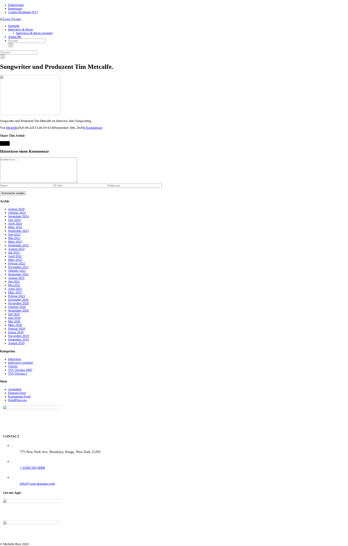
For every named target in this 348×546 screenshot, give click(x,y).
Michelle (11, 127)
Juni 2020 (14, 318)
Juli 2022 (14, 252)
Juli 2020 (14, 314)
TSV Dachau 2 (17, 373)
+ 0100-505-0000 (32, 468)
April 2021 (15, 289)
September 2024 (18, 216)
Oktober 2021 (17, 270)
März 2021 (15, 292)
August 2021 (16, 278)
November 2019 (18, 336)
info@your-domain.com (37, 484)
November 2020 (18, 303)
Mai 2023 (14, 238)
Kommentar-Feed (19, 396)
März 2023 (15, 241)
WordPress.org (17, 400)
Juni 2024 (14, 220)
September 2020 (18, 310)
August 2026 (16, 209)
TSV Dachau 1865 (20, 370)
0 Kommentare (93, 127)
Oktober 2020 (17, 307)
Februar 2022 (16, 263)
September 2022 (18, 245)
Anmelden (14, 389)
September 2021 (18, 274)
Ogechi (12, 366)
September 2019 (18, 339)
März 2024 (15, 227)
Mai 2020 (14, 321)
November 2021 (18, 267)
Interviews (14, 359)
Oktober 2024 (17, 212)
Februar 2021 (16, 296)
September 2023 (18, 231)
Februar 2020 (16, 328)
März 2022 (15, 260)
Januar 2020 (16, 332)
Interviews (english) (20, 362)
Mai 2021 (14, 285)
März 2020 (15, 325)
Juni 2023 (14, 234)
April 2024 (15, 223)
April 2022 (15, 256)
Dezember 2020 (18, 299)
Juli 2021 (14, 281)
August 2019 (16, 343)
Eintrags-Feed (17, 393)
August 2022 (16, 249)
